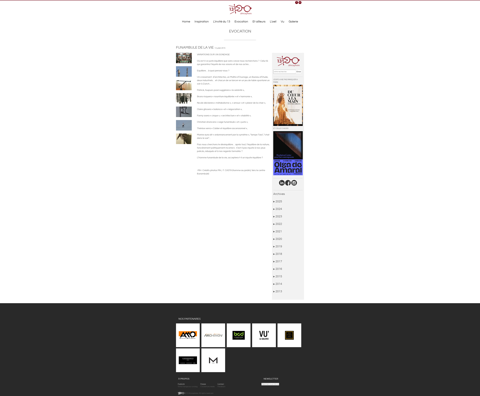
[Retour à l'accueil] (240, 9)
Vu (282, 21)
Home (186, 21)
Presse (203, 384)
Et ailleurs (259, 21)
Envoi (298, 72)
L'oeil (273, 21)
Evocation (241, 21)
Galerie (293, 21)
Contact (221, 384)
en (300, 2)
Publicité (181, 384)
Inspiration (201, 21)
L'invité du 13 (221, 21)
